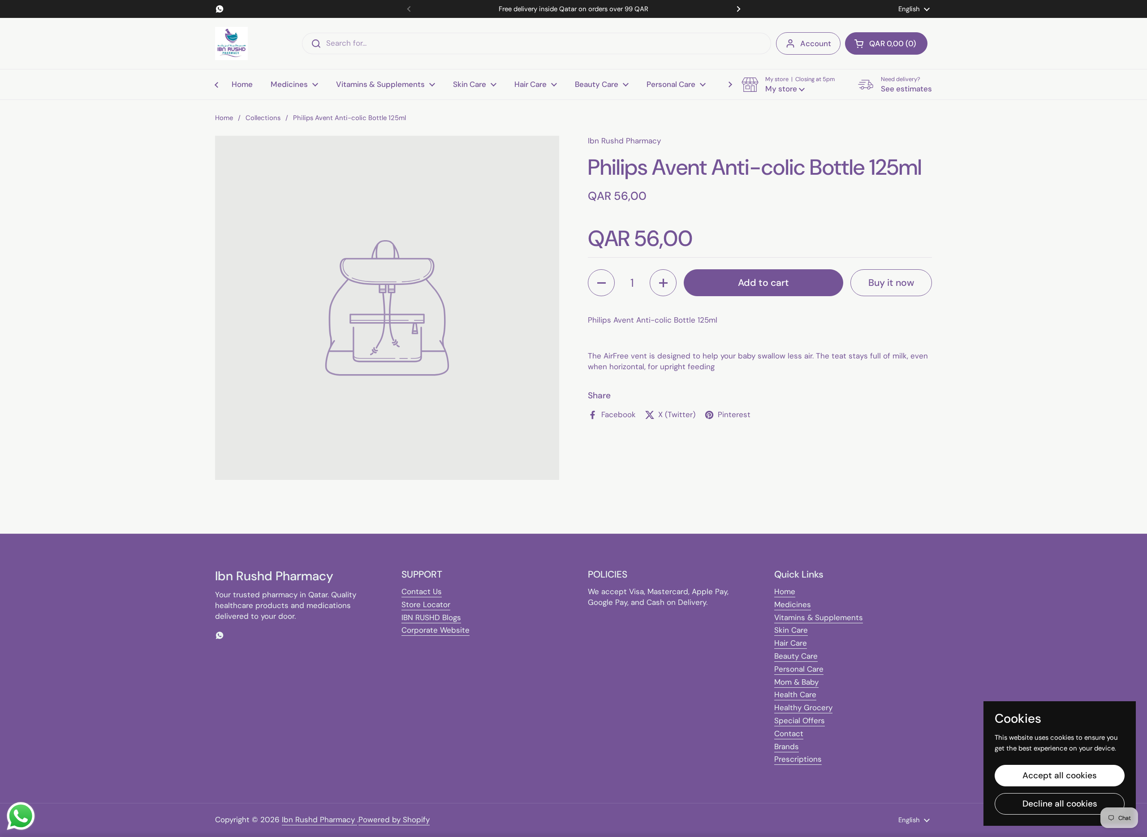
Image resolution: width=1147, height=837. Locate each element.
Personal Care (799, 669)
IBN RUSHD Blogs (431, 617)
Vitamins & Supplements (818, 617)
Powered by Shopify (394, 819)
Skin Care (791, 630)
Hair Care (790, 643)
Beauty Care (796, 656)
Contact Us (421, 591)
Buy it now (891, 282)
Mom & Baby (796, 682)
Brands (786, 746)
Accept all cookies (1059, 775)
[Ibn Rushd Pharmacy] (231, 43)
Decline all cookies (1059, 803)
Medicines (792, 604)
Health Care (795, 694)
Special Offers (799, 720)
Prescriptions (798, 759)
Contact (788, 733)
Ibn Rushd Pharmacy (319, 819)
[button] (886, 43)
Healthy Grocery (803, 707)
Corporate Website (435, 630)
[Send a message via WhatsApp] (20, 816)
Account (815, 43)
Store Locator (425, 604)
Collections (263, 117)
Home (224, 117)
